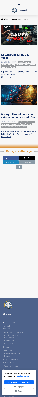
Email (28, 162)
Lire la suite (6, 77)
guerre (4, 64)
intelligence (5, 67)
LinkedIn (11, 162)
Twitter (28, 158)
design (4, 126)
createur (10, 126)
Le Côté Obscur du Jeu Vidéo (15, 56)
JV (18, 124)
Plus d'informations (22, 376)
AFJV (27, 122)
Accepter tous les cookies (20, 382)
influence (11, 64)
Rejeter (20, 391)
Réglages (20, 387)
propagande (19, 64)
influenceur (5, 124)
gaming (32, 64)
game (26, 64)
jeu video (27, 62)
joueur (24, 126)
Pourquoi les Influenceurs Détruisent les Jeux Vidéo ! (18, 116)
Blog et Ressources (12, 19)
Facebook (12, 158)
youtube (13, 124)
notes (32, 122)
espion (21, 62)
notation (17, 126)
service (13, 67)
